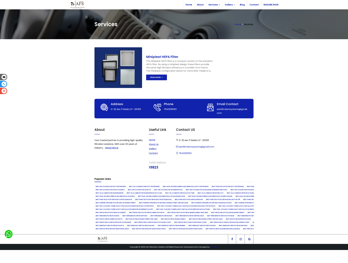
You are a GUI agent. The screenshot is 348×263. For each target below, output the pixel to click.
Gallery (229, 4)
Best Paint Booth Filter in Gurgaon (189, 199)
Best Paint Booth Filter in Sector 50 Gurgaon (114, 199)
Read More (111, 147)
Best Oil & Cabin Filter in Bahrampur (109, 193)
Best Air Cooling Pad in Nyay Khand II (110, 190)
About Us (154, 144)
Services (213, 4)
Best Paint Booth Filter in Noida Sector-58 (223, 199)
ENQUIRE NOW (271, 4)
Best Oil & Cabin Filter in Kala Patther (179, 193)
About (200, 4)
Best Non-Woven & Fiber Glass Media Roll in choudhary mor (161, 196)
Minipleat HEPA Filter (162, 57)
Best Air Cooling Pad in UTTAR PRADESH (111, 186)
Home (189, 4)
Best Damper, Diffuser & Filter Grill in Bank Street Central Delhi (163, 203)
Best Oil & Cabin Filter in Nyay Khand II (241, 193)
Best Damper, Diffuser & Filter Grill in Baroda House (211, 203)
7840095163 (185, 153)
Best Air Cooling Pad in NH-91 (139, 190)
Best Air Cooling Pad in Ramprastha (168, 190)
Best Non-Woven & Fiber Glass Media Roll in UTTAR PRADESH (186, 186)
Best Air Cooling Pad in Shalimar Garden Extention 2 (206, 190)
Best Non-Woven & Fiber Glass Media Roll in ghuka (115, 196)
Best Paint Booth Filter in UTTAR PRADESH (228, 186)
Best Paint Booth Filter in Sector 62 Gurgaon (153, 199)
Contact (254, 4)
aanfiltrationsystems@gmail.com (196, 146)
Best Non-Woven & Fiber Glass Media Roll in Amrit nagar (210, 196)
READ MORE (155, 77)
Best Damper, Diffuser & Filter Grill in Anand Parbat (116, 203)
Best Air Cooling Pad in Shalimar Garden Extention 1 (251, 190)
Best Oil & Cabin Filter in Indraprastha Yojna (144, 193)
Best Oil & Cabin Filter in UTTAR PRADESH (144, 186)
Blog (242, 4)
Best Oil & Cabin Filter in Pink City (211, 193)
